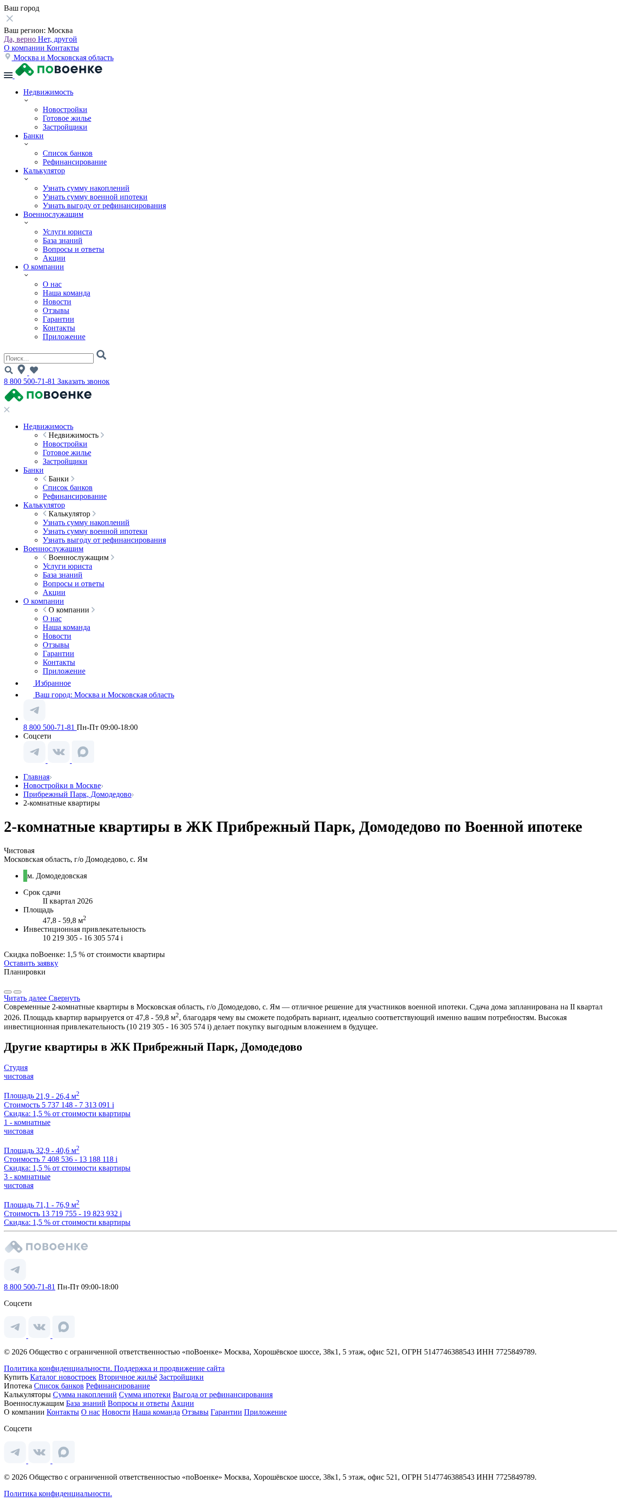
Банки (33, 136)
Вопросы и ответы (73, 249)
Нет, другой (57, 39)
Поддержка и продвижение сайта (169, 1368)
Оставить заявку (31, 963)
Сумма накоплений (85, 1394)
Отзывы (56, 310)
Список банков (68, 153)
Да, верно (21, 39)
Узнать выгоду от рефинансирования (104, 205)
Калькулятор (44, 170)
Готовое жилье (67, 118)
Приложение (64, 336)
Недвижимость (48, 92)
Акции (54, 258)
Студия (16, 1067)
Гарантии (58, 319)
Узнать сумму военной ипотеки (95, 197)
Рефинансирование (75, 162)
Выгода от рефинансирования (223, 1394)
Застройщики (65, 127)
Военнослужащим (53, 214)
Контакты (63, 48)
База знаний (62, 240)
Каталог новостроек (63, 1377)
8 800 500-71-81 (30, 381)
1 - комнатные (27, 1122)
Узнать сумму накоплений (86, 188)
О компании (25, 48)
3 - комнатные (27, 1176)
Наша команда (66, 293)
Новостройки (65, 109)
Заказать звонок (83, 381)
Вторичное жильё (127, 1377)
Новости (57, 301)
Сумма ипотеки (145, 1394)
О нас (52, 284)
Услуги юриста (67, 232)
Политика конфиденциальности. (59, 1368)
